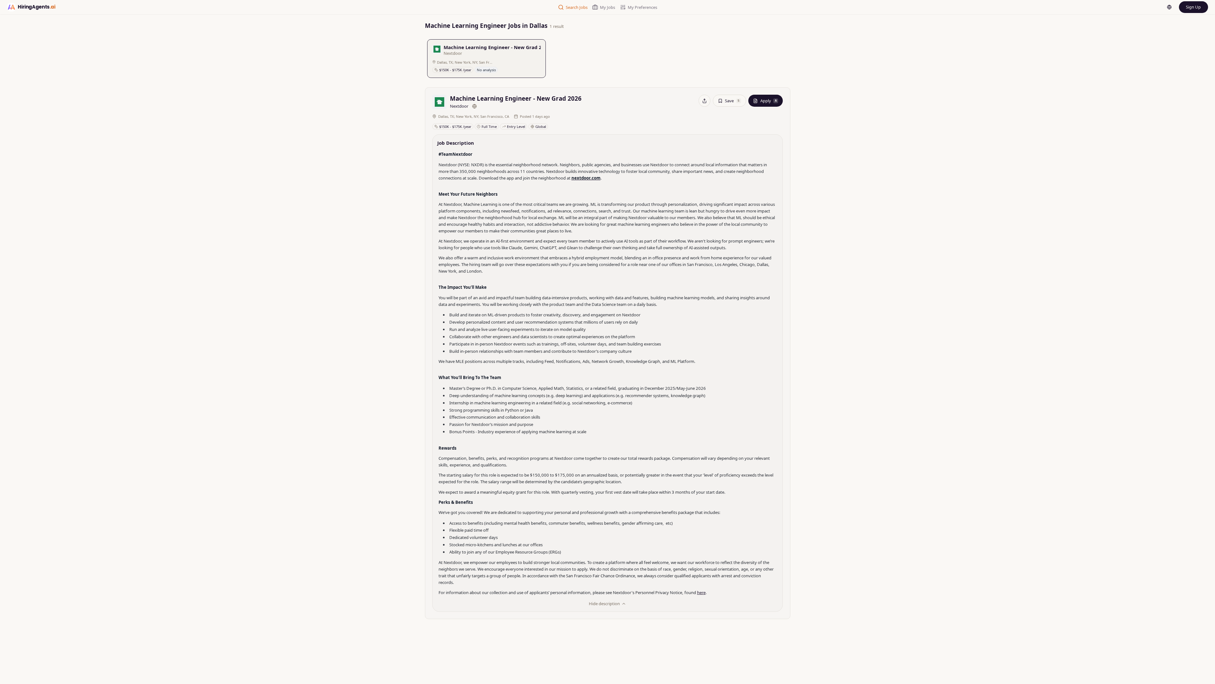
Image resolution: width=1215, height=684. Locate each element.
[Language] (1169, 7)
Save (732, 101)
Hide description (604, 603)
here (701, 592)
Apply (768, 101)
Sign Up (1193, 7)
